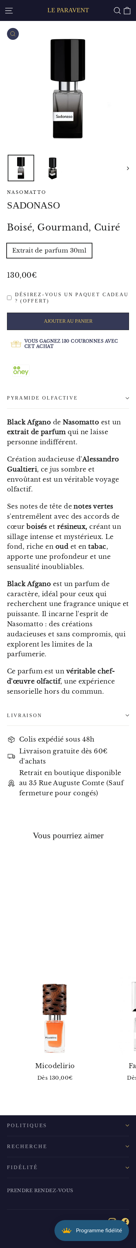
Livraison (24, 715)
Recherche (27, 1146)
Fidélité (22, 1167)
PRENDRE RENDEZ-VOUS (40, 1190)
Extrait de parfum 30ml (49, 250)
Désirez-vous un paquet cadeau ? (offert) (71, 298)
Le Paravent (68, 10)
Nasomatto (26, 192)
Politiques (27, 1125)
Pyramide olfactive (42, 398)
